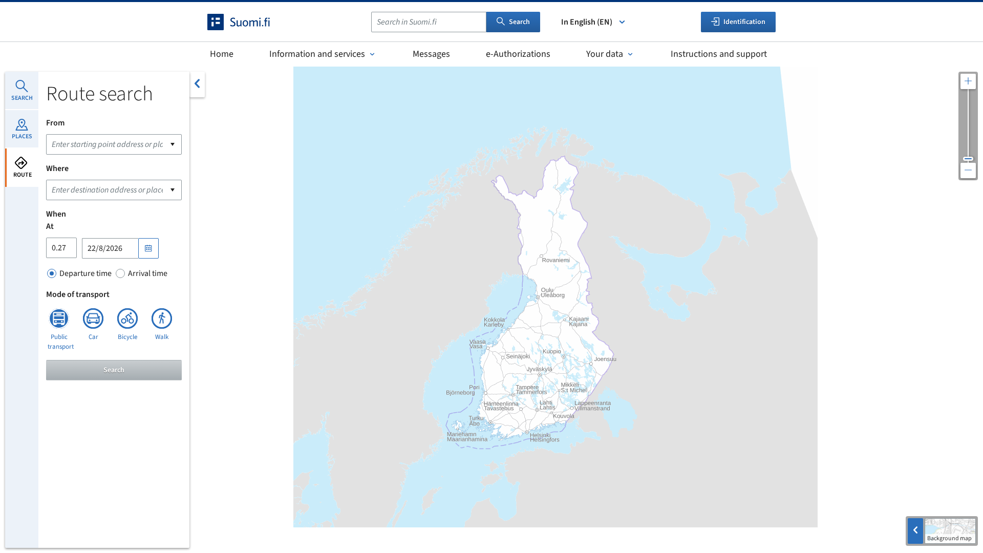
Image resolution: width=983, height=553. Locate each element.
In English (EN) (586, 22)
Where (57, 168)
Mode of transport (78, 294)
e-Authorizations (518, 54)
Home (221, 54)
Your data (604, 54)
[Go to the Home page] (247, 22)
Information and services (317, 54)
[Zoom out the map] (968, 170)
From (55, 123)
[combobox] (428, 22)
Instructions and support (719, 54)
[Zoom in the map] (968, 81)
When (56, 214)
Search (519, 22)
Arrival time (147, 273)
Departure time (85, 273)
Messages (431, 54)
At (50, 226)
